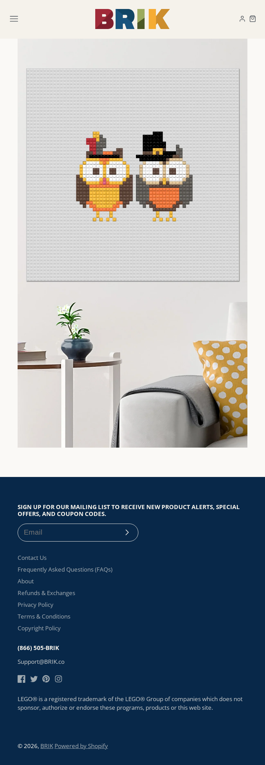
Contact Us (32, 558)
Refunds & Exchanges (46, 593)
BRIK (46, 746)
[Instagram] (58, 679)
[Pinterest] (46, 679)
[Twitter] (34, 679)
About (26, 581)
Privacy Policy (35, 605)
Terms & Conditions (44, 616)
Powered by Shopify (81, 746)
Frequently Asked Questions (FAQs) (65, 569)
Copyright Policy (39, 628)
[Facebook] (22, 679)
